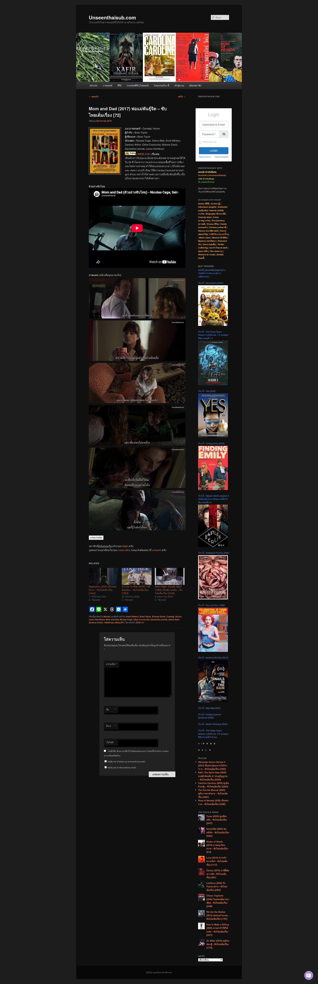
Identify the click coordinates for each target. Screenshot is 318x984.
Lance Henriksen (97, 619)
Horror (178, 616)
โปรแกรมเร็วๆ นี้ (161, 85)
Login (214, 151)
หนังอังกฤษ (109, 622)
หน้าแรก (94, 85)
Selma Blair (173, 619)
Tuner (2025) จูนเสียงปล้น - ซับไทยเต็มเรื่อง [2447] (216, 820)
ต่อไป (182, 96)
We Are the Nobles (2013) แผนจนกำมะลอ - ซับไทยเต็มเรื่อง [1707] (217, 915)
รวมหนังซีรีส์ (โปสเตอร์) (138, 85)
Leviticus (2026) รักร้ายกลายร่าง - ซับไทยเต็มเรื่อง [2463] (216, 886)
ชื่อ (111, 709)
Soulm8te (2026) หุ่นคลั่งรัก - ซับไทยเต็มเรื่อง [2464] (217, 832)
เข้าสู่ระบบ (179, 85)
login (125, 546)
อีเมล (111, 726)
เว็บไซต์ (109, 742)
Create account (205, 156)
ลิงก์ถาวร (140, 622)
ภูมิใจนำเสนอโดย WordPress (159, 972)
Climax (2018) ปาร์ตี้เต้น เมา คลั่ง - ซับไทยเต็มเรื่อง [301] (217, 874)
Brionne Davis (158, 616)
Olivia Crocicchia (141, 619)
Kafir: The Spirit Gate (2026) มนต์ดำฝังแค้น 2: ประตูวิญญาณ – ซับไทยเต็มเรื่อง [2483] (213, 776)
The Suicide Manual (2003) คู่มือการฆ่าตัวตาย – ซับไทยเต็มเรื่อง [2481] (213, 793)
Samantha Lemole (158, 619)
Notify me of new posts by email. (122, 767)
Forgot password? (221, 156)
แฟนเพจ (156, 550)
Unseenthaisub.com (112, 17)
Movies (107, 616)
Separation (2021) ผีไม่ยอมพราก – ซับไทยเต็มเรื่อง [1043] (103, 590)
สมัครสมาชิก (195, 85)
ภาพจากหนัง (96, 537)
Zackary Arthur (96, 622)
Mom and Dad (112, 619)
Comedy (170, 616)
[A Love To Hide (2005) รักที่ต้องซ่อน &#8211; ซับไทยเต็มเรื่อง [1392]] (136, 576)
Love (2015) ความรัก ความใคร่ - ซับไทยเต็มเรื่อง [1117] (217, 861)
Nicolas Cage (126, 619)
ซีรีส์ (119, 85)
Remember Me (209, 141)
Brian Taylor (145, 616)
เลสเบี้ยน (224, 234)
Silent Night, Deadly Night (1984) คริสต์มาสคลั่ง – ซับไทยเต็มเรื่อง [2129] (169, 590)
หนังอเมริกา (120, 622)
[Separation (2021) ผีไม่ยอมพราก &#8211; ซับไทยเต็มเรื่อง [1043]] (103, 576)
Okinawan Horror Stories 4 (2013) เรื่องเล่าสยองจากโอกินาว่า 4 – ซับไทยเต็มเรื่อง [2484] (212, 765)
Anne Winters (132, 616)
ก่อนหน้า (94, 96)
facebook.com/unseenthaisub (212, 175)
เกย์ (218, 234)
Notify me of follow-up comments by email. (126, 761)
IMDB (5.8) (144, 154)
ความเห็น (111, 664)
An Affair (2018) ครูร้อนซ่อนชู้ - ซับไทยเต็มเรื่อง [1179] (217, 944)
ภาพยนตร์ (107, 85)
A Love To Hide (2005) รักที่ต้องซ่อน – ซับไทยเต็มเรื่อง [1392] (136, 590)
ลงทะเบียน (124, 550)
